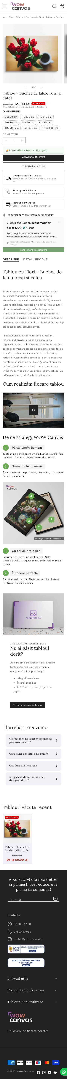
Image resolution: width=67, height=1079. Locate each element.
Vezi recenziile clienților (33, 249)
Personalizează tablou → (27, 705)
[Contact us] (63, 1072)
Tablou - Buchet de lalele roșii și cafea (17, 829)
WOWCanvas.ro (25, 1071)
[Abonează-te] (55, 899)
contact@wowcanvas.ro (29, 939)
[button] (5, 6)
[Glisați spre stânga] (25, 87)
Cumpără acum (33, 166)
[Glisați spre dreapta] (42, 87)
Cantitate (10, 134)
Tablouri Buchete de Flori (30, 17)
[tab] (11, 259)
